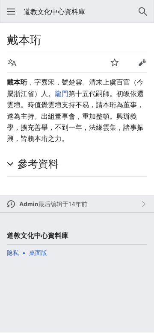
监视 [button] (114, 62)
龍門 (61, 93)
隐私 (13, 252)
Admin (28, 203)
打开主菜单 (11, 11)
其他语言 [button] (12, 62)
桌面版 (38, 252)
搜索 (142, 11)
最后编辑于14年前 (62, 203)
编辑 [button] (142, 62)
